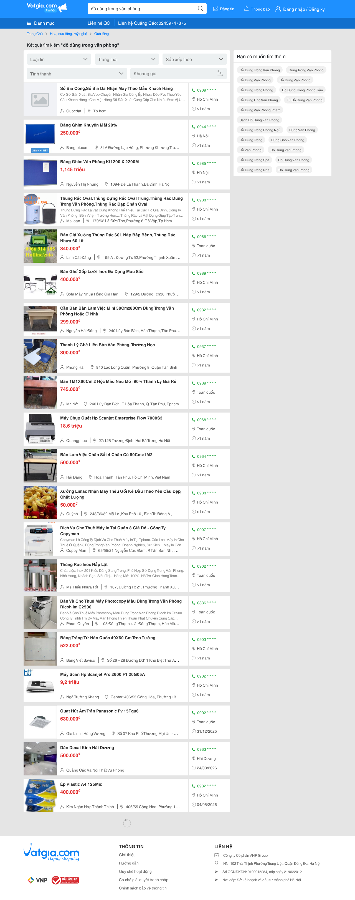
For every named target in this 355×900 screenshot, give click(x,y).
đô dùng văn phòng (293, 159)
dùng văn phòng (302, 129)
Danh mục (43, 22)
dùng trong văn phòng (306, 69)
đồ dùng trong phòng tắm (302, 89)
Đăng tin (227, 8)
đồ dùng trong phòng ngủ (260, 129)
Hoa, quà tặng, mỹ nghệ (68, 33)
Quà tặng (101, 33)
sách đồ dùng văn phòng (259, 119)
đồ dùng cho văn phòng (259, 99)
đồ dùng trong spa (254, 159)
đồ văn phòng (251, 149)
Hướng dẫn (129, 863)
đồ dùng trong (251, 139)
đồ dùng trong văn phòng (260, 69)
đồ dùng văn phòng (255, 79)
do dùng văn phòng (285, 149)
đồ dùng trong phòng (256, 89)
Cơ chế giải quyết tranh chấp (143, 879)
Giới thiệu (127, 854)
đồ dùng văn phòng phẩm (260, 109)
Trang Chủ (35, 33)
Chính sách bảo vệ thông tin (143, 888)
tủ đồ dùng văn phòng (305, 99)
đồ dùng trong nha (255, 169)
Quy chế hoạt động (135, 871)
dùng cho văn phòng (287, 139)
